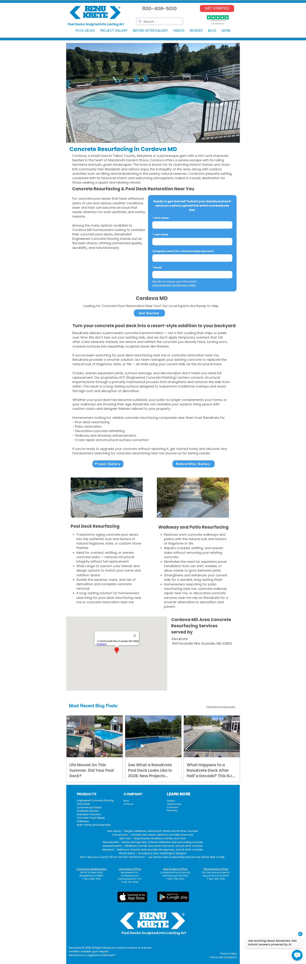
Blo (98, 705)
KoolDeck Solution (88, 811)
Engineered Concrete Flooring (95, 800)
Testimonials (174, 804)
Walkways (83, 821)
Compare (172, 807)
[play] (231, 139)
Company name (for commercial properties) (183, 251)
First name (160, 218)
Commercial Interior (89, 807)
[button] (85, 30)
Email (157, 267)
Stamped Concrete (89, 814)
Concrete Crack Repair (91, 818)
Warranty (172, 810)
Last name (160, 234)
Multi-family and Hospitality (94, 825)
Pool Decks (83, 804)
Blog (126, 800)
